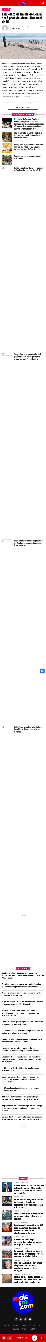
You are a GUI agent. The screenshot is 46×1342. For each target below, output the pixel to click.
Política (32, 1326)
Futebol (23, 1326)
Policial (15, 1326)
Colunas (16, 1329)
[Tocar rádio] (34, 1338)
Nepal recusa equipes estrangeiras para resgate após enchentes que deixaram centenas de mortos (23, 1108)
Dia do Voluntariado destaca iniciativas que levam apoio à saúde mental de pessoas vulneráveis (20, 1079)
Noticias (7, 1326)
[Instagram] (9, 1338)
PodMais (24, 1329)
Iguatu (40, 1326)
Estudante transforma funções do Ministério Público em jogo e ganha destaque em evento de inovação (21, 1059)
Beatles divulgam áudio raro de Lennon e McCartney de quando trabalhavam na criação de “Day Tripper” (23, 975)
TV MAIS (32, 1329)
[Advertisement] (23, 940)
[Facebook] (4, 1338)
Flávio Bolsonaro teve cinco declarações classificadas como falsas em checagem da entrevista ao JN (20, 1013)
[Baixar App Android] (41, 1338)
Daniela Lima (16, 29)
